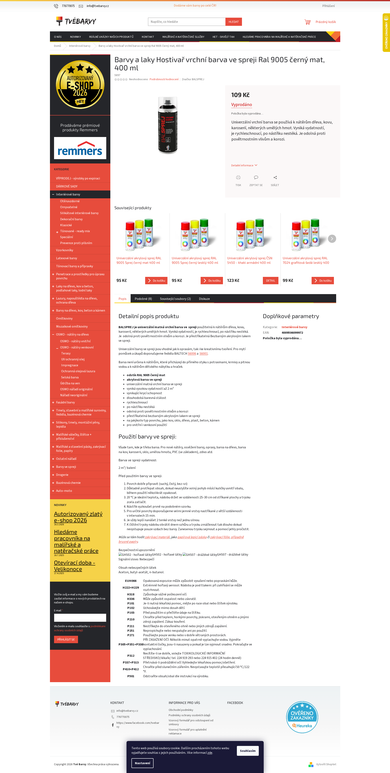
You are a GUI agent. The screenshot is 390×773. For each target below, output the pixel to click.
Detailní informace (242, 165)
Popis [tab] (123, 299)
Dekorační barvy (71, 219)
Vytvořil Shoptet (326, 765)
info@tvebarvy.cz (127, 711)
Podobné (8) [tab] (143, 299)
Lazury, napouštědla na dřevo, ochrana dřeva (76, 300)
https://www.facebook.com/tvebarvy (137, 725)
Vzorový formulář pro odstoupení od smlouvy (191, 722)
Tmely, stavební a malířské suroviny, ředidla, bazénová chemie (81, 412)
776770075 (122, 717)
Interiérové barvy (68, 194)
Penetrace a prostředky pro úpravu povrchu (80, 276)
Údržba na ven (70, 383)
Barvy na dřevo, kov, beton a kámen (80, 310)
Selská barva (70, 377)
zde (209, 752)
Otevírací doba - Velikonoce (74, 565)
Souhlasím (248, 751)
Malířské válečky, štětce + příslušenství (74, 436)
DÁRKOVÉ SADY (66, 186)
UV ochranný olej (73, 359)
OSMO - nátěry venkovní (77, 347)
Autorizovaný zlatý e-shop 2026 (78, 516)
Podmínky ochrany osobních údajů (189, 715)
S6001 (204, 353)
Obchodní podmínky (181, 710)
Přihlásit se (66, 639)
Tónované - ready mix (75, 231)
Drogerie (62, 475)
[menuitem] (58, 36)
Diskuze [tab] (204, 299)
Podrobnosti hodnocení (164, 79)
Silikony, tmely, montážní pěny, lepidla (78, 424)
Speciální (66, 237)
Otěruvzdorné (70, 201)
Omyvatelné (68, 207)
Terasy (65, 353)
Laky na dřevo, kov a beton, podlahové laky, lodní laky (75, 288)
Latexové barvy (66, 258)
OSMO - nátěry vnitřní (75, 341)
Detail (270, 280)
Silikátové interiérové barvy (79, 213)
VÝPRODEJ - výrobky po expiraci (78, 178)
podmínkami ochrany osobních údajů (79, 628)
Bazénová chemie (68, 483)
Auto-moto (64, 491)
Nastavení (142, 763)
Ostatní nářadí (66, 459)
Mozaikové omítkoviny (72, 326)
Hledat (234, 21)
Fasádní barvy (65, 402)
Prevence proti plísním (76, 243)
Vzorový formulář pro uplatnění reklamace (188, 732)
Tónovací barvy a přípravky (74, 266)
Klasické (66, 225)
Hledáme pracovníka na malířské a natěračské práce (76, 541)
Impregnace (69, 365)
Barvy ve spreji (66, 467)
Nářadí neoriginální (73, 395)
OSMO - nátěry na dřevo (72, 334)
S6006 (192, 353)
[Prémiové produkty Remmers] (80, 148)
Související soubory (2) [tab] (175, 299)
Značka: (193, 79)
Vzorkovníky (64, 250)
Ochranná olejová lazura (78, 371)
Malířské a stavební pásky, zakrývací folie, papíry (81, 448)
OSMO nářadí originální (76, 389)
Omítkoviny (64, 318)
